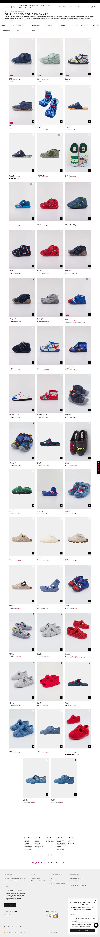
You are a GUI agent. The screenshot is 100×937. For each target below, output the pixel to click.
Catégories (49, 25)
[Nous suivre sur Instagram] (12, 927)
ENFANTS (32, 5)
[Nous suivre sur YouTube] (21, 927)
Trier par (95, 25)
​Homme (20, 890)
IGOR (38, 173)
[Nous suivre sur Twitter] (8, 927)
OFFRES (20, 7)
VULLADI (67, 78)
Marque (63, 25)
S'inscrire (9, 905)
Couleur (19, 25)
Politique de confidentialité (84, 926)
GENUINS (11, 557)
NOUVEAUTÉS (47, 5)
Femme (11, 890)
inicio (6, 11)
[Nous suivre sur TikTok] (25, 927)
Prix (18, 30)
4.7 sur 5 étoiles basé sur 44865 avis (57, 863)
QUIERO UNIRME (82, 930)
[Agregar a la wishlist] (89, 87)
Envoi (50, 878)
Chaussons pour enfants (17, 11)
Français (77, 6)
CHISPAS (11, 653)
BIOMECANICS (68, 270)
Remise (33, 30)
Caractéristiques (6, 30)
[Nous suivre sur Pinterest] (17, 927)
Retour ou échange (54, 880)
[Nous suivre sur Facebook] (4, 927)
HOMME (25, 5)
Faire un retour (53, 886)
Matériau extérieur (81, 25)
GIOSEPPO (39, 366)
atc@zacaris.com (74, 880)
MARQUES (39, 5)
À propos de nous (35, 878)
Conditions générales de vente (57, 883)
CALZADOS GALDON (70, 366)
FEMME (20, 5)
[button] (13, 178)
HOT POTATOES (41, 126)
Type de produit (36, 25)
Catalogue (27, 7)
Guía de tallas (7, 914)
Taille (3, 25)
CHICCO (11, 78)
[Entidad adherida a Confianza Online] (52, 915)
